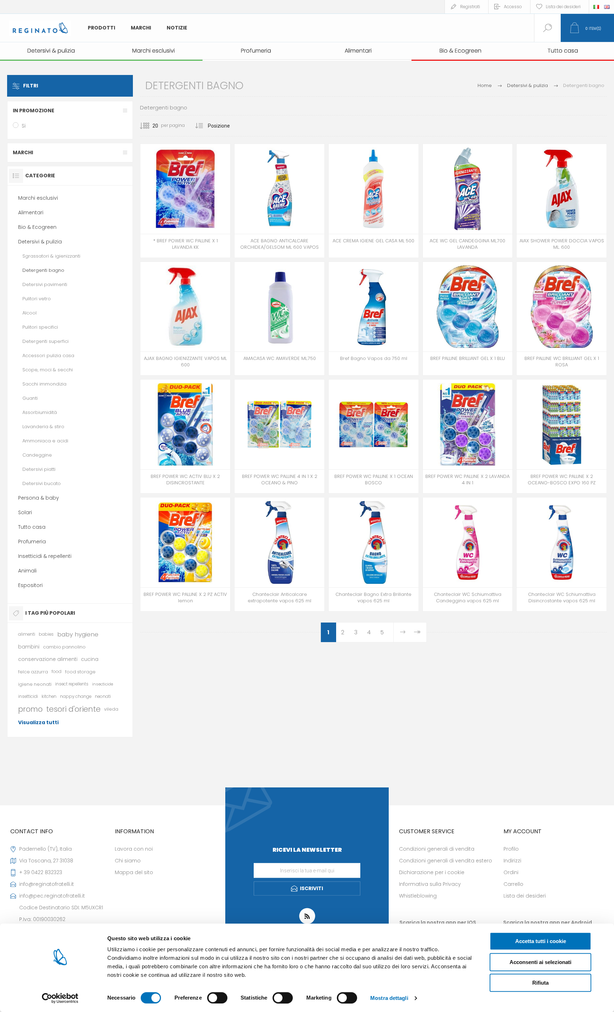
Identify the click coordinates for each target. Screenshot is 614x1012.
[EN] (607, 7)
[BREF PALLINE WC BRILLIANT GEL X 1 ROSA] (562, 319)
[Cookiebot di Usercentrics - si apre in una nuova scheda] (60, 998)
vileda (111, 709)
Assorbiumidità (39, 412)
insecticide (102, 684)
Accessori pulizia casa (48, 355)
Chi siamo (128, 860)
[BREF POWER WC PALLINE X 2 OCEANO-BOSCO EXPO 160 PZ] (562, 436)
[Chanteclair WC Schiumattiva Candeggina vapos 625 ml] (468, 554)
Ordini (510, 872)
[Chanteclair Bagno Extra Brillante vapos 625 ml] (374, 554)
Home (485, 85)
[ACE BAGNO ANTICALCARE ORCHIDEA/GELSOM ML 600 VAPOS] (279, 201)
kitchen (49, 696)
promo (30, 709)
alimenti (26, 634)
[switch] (217, 997)
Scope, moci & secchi (47, 369)
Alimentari (30, 212)
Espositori (30, 585)
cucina (89, 659)
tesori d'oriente (73, 709)
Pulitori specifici (40, 327)
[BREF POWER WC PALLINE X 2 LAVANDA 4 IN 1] (468, 436)
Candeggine (37, 455)
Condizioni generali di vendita (436, 848)
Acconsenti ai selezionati (540, 962)
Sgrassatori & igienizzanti (51, 256)
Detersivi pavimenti (44, 284)
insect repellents (71, 684)
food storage (80, 672)
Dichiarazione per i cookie (431, 872)
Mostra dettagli (389, 998)
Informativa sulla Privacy (430, 884)
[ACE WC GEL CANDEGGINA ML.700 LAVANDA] (468, 201)
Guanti (30, 398)
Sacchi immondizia (44, 384)
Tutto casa (31, 527)
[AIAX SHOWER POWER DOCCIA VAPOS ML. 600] (562, 201)
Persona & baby (38, 497)
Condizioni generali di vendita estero (445, 860)
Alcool (29, 312)
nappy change (75, 696)
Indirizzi (512, 860)
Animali (27, 570)
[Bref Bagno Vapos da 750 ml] (374, 319)
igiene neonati (35, 684)
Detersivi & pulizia (40, 241)
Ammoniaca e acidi (45, 440)
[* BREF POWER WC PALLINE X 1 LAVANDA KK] (185, 201)
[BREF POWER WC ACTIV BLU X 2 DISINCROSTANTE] (185, 436)
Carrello (513, 884)
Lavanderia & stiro (43, 426)
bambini (28, 646)
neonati (103, 696)
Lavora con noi (134, 848)
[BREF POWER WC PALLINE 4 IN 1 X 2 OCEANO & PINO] (279, 436)
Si (24, 125)
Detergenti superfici (45, 341)
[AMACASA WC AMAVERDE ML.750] (279, 319)
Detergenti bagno (43, 270)
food (56, 671)
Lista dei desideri (524, 895)
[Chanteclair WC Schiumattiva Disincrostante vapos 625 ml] (562, 554)
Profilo (511, 848)
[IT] (596, 7)
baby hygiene (77, 634)
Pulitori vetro (36, 298)
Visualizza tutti (38, 722)
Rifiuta (540, 983)
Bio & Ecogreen (37, 227)
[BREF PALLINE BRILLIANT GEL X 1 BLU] (468, 319)
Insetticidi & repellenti (44, 556)
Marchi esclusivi (38, 197)
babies (46, 634)
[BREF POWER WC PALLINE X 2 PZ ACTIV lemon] (185, 554)
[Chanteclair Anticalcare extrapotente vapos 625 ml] (279, 554)
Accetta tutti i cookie (540, 941)
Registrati (470, 7)
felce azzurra (33, 672)
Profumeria (32, 541)
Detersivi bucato (41, 483)
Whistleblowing (418, 895)
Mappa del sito (134, 872)
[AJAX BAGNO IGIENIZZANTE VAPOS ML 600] (185, 319)
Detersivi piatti (38, 469)
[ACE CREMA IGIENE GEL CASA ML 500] (374, 201)
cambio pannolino (64, 647)
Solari (25, 512)
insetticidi (28, 696)
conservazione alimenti (47, 659)
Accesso (513, 7)
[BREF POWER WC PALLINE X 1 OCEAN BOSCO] (374, 436)
